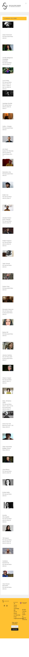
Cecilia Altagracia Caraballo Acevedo (7, 59)
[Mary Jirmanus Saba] (7, 393)
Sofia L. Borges (7, 126)
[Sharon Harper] (7, 370)
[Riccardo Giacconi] (7, 302)
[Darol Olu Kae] (7, 416)
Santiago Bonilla (7, 103)
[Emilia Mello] (7, 485)
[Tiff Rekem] (7, 531)
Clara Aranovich (7, 35)
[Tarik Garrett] (7, 256)
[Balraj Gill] (7, 325)
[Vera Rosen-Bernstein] (7, 576)
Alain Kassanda (7, 446)
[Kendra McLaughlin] (7, 508)
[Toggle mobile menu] (26, 3)
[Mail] (7, 606)
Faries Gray (5, 286)
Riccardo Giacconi (7, 309)
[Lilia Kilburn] (7, 462)
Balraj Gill (5, 332)
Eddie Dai (5, 195)
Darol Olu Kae (6, 424)
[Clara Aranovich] (7, 27)
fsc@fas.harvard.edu (19, 618)
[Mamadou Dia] (7, 165)
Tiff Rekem (5, 538)
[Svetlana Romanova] (7, 553)
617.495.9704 (17, 615)
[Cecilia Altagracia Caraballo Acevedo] (7, 50)
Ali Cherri (5, 149)
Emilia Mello (6, 492)
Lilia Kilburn (5, 469)
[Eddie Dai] (7, 187)
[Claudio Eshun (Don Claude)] (7, 210)
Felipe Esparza (6, 240)
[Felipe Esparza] (7, 233)
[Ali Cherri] (7, 142)
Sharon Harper (6, 378)
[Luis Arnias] (7, 73)
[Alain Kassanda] (7, 439)
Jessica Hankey (7, 355)
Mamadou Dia (6, 172)
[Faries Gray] (7, 279)
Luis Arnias (5, 80)
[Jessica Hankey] (7, 348)
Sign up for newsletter (15, 623)
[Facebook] (4, 606)
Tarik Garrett (6, 263)
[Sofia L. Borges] (7, 119)
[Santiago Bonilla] (7, 96)
